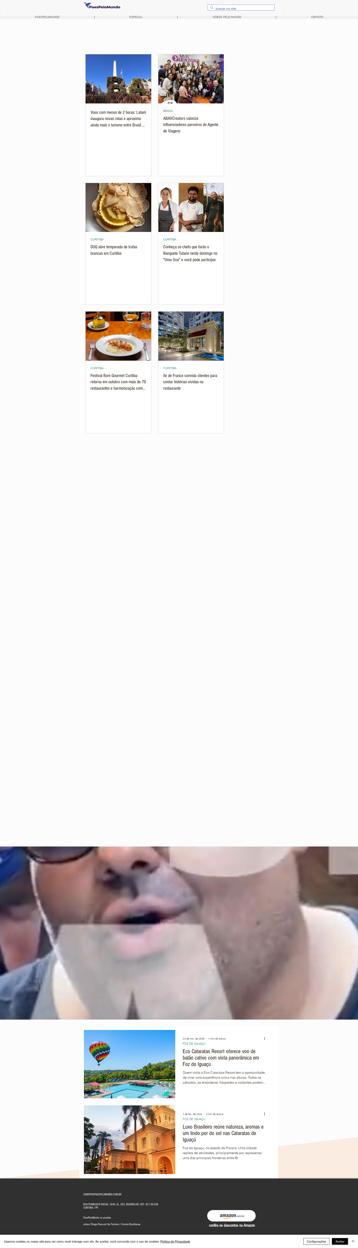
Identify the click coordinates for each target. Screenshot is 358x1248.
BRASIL (168, 111)
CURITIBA (97, 239)
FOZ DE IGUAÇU (194, 1043)
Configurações (316, 1241)
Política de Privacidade (175, 1241)
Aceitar (340, 1241)
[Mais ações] (265, 1038)
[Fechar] (353, 1241)
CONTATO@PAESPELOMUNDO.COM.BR (102, 1194)
